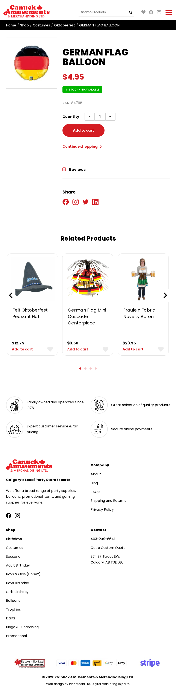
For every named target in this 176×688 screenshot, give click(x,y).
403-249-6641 (103, 538)
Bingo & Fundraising (22, 627)
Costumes (41, 25)
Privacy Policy (102, 509)
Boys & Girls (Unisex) (23, 574)
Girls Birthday (17, 591)
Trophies (13, 609)
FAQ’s (95, 491)
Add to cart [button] (22, 349)
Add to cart (83, 130)
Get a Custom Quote (108, 547)
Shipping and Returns (108, 500)
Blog (94, 483)
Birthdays (14, 538)
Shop (24, 25)
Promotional (16, 635)
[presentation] (10, 295)
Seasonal (13, 556)
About (96, 474)
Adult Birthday (18, 565)
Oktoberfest (64, 25)
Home (11, 25)
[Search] (130, 12)
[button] (80, 368)
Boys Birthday (17, 582)
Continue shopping (80, 146)
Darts (10, 618)
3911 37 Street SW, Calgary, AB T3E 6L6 (107, 559)
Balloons (13, 600)
